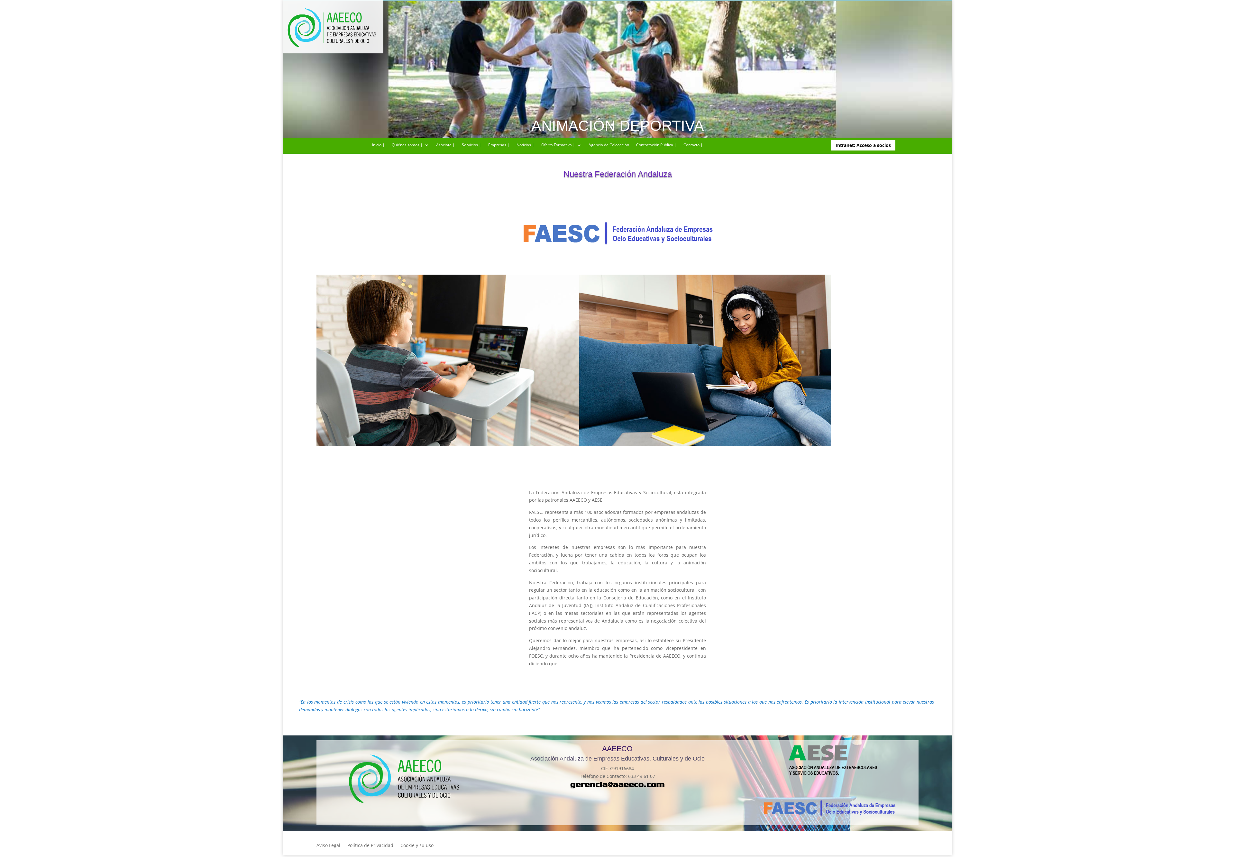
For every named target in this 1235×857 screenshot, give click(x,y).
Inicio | (378, 145)
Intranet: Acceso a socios (863, 145)
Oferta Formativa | (558, 145)
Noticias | (525, 145)
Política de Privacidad (370, 845)
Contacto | (693, 145)
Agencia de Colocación (609, 145)
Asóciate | (445, 145)
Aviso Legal (328, 845)
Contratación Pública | (656, 145)
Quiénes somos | (407, 145)
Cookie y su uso (417, 845)
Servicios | (471, 145)
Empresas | (498, 145)
